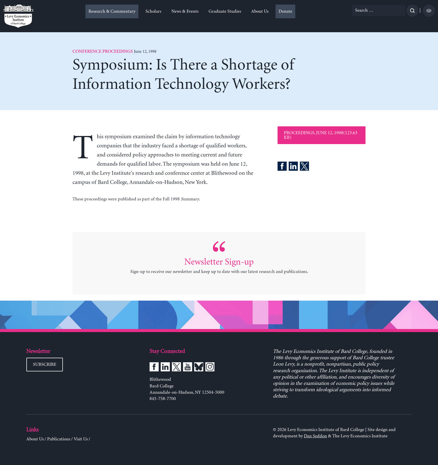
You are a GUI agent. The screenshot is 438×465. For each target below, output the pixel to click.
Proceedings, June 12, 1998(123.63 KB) (320, 135)
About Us (259, 11)
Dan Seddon (315, 436)
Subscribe (44, 364)
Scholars (153, 11)
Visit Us (81, 439)
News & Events (184, 11)
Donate (285, 11)
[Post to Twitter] (304, 167)
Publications (58, 439)
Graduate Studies (225, 11)
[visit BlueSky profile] (198, 367)
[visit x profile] (176, 367)
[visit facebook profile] (154, 367)
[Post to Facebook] (282, 167)
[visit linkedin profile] (165, 367)
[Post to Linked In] (293, 167)
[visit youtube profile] (187, 367)
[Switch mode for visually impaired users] (429, 11)
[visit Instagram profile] (209, 367)
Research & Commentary (111, 11)
